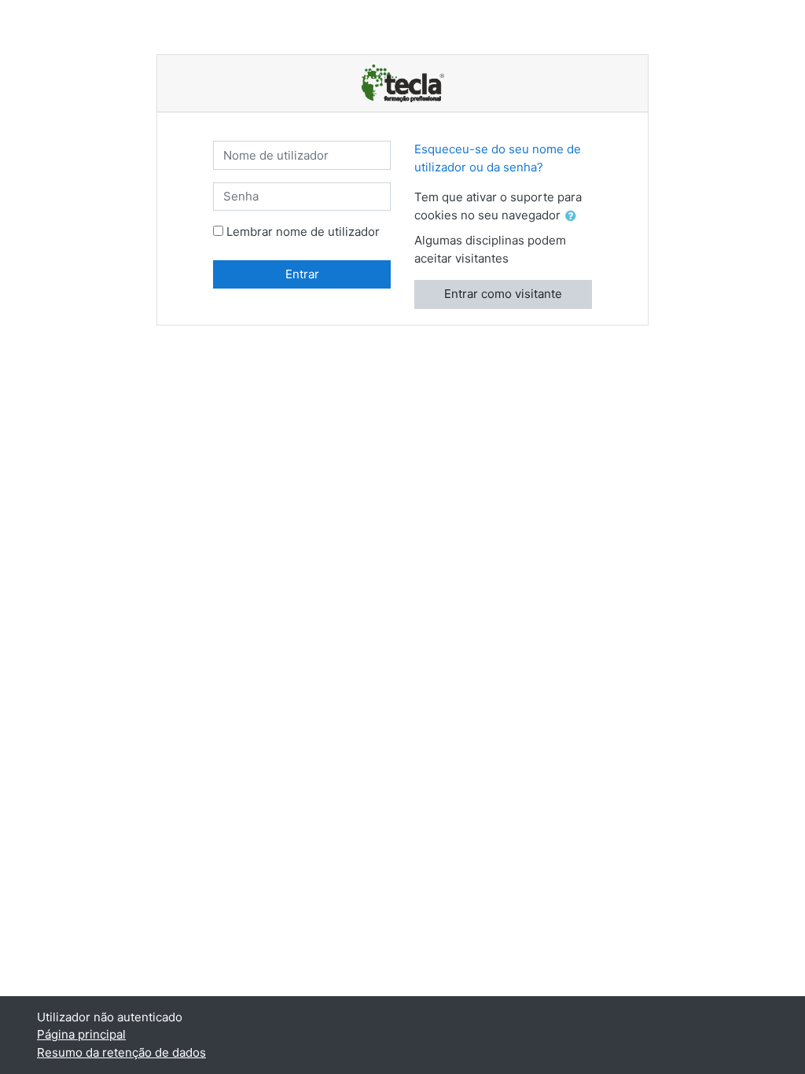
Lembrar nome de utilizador (303, 231)
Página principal (81, 1034)
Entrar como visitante (503, 293)
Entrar (302, 274)
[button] (574, 216)
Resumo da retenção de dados (121, 1052)
